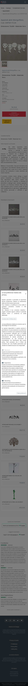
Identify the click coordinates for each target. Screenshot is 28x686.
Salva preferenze (21, 393)
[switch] (3, 362)
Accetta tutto (5, 319)
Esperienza (8, 363)
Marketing (7, 381)
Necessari (7, 350)
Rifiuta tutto (13, 319)
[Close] (26, 294)
